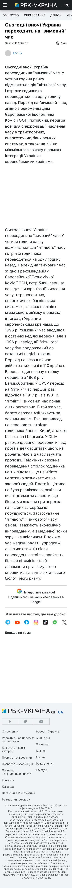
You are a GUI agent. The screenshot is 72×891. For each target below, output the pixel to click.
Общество (11, 15)
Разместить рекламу (16, 799)
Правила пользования (17, 757)
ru (53, 712)
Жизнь (40, 757)
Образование (34, 15)
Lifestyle (41, 770)
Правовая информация (17, 764)
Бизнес (41, 750)
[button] (5, 5)
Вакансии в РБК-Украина (18, 793)
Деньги (55, 15)
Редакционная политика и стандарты (18, 739)
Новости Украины (48, 731)
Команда (8, 786)
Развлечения (45, 763)
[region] (36, 197)
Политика (42, 744)
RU (67, 5)
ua (60, 712)
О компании (10, 731)
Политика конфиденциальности (16, 772)
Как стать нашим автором (13, 749)
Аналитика (43, 738)
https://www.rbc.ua (20, 819)
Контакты (8, 780)
